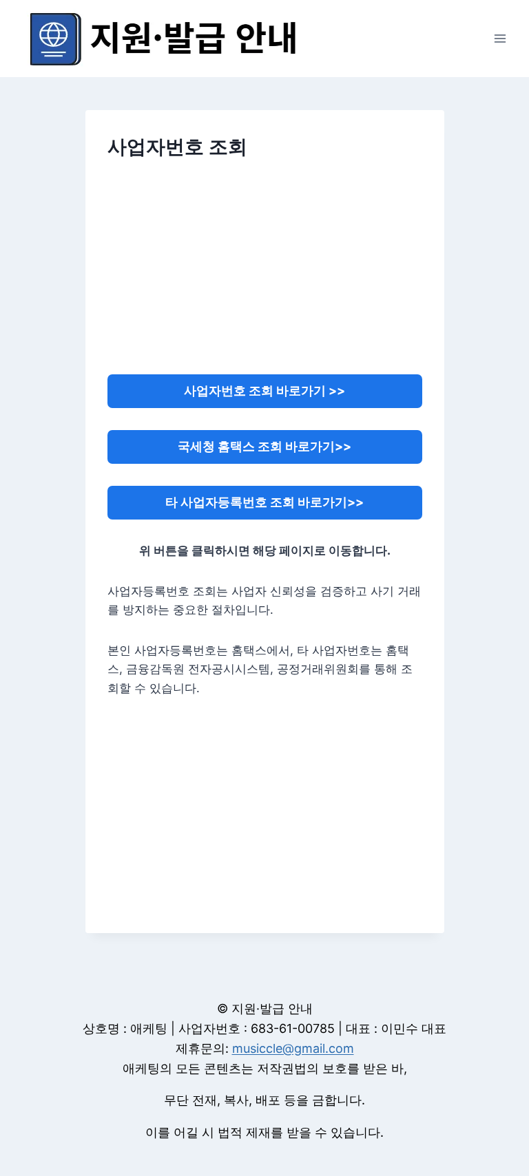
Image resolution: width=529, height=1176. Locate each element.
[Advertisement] (264, 276)
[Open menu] (499, 38)
